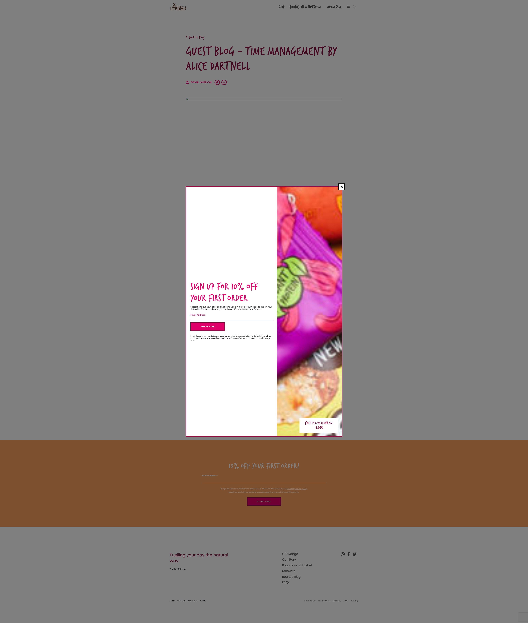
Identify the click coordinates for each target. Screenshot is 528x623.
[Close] (341, 186)
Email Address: (197, 315)
